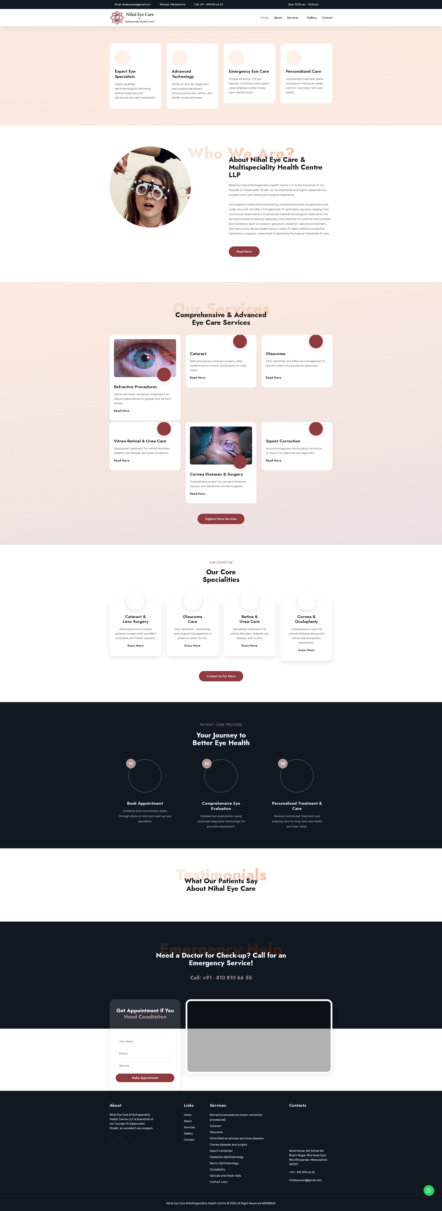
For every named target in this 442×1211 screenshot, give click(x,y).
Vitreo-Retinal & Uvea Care (140, 441)
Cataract (198, 353)
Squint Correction (283, 441)
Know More (135, 645)
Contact (327, 18)
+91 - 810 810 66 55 (211, 4)
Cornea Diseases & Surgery (216, 474)
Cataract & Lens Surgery (135, 619)
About (278, 18)
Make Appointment (145, 1078)
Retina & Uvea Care (249, 619)
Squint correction (221, 1150)
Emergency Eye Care (249, 71)
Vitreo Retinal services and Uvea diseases (237, 1138)
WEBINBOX (269, 1203)
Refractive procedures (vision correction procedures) (236, 1117)
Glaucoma (275, 353)
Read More (244, 251)
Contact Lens (218, 1182)
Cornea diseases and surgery (228, 1144)
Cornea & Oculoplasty (306, 619)
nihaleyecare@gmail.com (136, 4)
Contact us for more (221, 676)
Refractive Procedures (135, 387)
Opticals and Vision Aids (225, 1175)
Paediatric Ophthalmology (227, 1157)
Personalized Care (303, 71)
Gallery (312, 18)
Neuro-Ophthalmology (224, 1163)
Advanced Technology (183, 74)
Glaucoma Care (192, 619)
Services (292, 18)
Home (265, 18)
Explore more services (221, 519)
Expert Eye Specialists (125, 74)
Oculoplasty (217, 1169)
